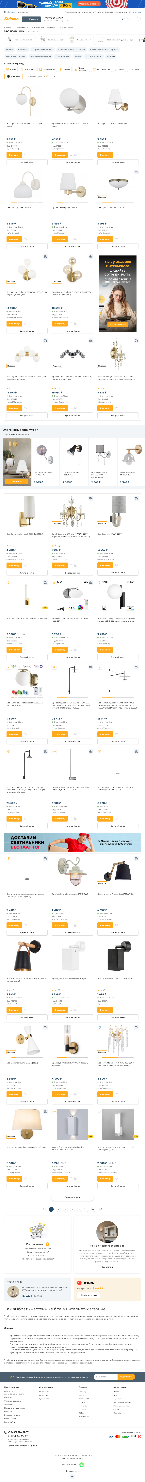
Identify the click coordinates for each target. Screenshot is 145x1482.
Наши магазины (11, 1418)
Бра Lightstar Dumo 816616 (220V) (22, 1063)
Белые (77, 56)
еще (109, 56)
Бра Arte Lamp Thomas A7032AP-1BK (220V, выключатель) (27, 979)
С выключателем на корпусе (104, 49)
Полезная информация (14, 1408)
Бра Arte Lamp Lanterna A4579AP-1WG (70, 894)
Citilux (81, 1413)
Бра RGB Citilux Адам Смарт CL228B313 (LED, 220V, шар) (25, 704)
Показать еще (72, 1197)
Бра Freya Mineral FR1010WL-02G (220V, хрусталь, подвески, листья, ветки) (115, 1064)
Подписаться (126, 1377)
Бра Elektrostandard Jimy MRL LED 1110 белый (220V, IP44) (115, 1148)
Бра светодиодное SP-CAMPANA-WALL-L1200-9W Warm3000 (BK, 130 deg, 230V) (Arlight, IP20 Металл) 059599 (71, 705)
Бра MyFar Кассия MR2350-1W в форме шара (25, 124)
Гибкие (9, 49)
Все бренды (83, 1416)
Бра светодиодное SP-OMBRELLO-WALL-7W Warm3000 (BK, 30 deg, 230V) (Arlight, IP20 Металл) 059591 (26, 789)
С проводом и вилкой (42, 49)
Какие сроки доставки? (37, 1252)
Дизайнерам (134, 12)
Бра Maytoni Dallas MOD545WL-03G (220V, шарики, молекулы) (72, 293)
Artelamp (82, 1392)
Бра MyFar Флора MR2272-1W (20, 208)
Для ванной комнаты (40, 56)
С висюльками (63, 56)
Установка (89, 12)
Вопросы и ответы (12, 1415)
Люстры (116, 1392)
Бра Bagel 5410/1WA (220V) (109, 534)
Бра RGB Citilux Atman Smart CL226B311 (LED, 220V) (70, 619)
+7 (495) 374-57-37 (53, 18)
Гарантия (8, 1397)
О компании (121, 12)
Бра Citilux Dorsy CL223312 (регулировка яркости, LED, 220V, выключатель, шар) (116, 619)
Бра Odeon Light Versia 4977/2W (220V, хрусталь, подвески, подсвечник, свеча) (71, 535)
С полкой (22, 49)
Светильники (119, 1413)
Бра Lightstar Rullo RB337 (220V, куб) (114, 978)
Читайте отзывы (89, 1295)
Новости (8, 1411)
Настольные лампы (122, 1402)
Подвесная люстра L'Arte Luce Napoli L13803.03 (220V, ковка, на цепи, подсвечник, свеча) (44, 1288)
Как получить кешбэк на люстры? (38, 1259)
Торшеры (117, 1399)
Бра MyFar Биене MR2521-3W (110, 208)
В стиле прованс (94, 56)
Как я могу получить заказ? (38, 1249)
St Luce (81, 1402)
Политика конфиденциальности (14, 1393)
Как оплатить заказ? (37, 1255)
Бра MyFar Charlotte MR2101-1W (112, 123)
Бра (115, 1395)
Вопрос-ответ (35, 1244)
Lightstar (82, 1409)
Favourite (82, 1406)
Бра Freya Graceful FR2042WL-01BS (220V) (26, 1147)
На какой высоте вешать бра (107, 1245)
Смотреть (17, 481)
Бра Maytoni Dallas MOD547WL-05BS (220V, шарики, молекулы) (27, 377)
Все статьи (107, 1267)
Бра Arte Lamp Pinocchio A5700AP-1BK (115, 894)
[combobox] (41, 76)
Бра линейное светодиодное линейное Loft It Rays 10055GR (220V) (71, 788)
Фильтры (15, 77)
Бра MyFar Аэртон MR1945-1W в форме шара (70, 124)
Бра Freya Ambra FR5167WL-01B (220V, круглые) (70, 1064)
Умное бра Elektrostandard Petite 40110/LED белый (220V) (68, 1148)
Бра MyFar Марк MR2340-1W (65, 208)
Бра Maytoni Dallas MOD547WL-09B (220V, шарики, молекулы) (72, 377)
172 (93, 1209)
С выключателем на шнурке (71, 49)
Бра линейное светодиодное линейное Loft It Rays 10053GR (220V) (25, 895)
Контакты (109, 12)
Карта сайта (9, 1422)
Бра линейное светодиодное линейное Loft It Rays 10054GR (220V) (116, 788)
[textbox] (41, 76)
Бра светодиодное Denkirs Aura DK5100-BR (27, 618)
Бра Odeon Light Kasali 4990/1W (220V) (25, 534)
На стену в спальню (15, 56)
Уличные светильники (123, 1406)
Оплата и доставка (74, 12)
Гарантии (99, 12)
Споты (116, 1409)
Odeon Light (83, 1399)
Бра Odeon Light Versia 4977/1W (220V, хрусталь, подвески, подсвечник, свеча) (116, 377)
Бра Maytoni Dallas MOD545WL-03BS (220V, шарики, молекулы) (27, 293)
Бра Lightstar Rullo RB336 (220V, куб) (69, 978)
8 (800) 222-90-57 (18, 1436)
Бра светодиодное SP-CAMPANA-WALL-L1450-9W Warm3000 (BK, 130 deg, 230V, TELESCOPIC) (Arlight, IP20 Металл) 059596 (117, 705)
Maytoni (81, 1395)
